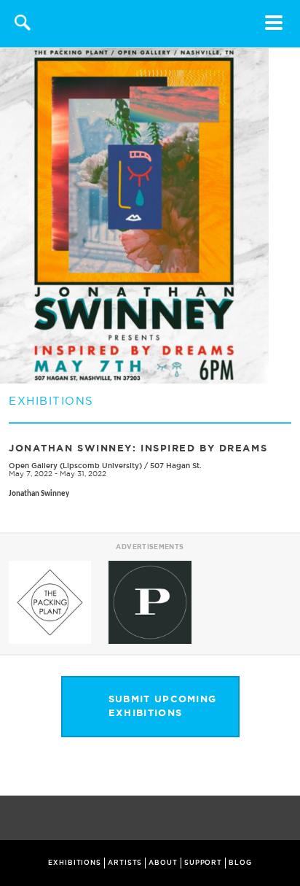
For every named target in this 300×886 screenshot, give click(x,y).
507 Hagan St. (176, 466)
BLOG (240, 862)
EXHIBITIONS (74, 862)
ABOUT (163, 862)
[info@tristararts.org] (285, 819)
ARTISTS (125, 862)
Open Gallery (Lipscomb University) (75, 466)
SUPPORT (203, 862)
